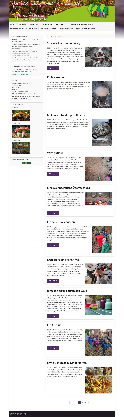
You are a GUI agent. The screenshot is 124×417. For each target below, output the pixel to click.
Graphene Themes (24, 414)
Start (12, 24)
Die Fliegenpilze (16, 123)
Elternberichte (60, 24)
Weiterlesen (53, 68)
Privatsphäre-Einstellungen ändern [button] (81, 24)
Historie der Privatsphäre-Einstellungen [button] (23, 28)
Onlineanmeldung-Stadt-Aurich (21, 74)
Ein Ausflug (54, 325)
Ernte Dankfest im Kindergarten (67, 362)
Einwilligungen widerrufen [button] (48, 28)
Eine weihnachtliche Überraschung (68, 187)
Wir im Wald (21, 24)
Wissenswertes (34, 24)
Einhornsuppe (55, 77)
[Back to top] (120, 413)
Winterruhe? (55, 152)
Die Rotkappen (16, 140)
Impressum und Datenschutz (85, 28)
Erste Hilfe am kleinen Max (63, 259)
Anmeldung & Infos (66, 28)
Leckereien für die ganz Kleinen (66, 115)
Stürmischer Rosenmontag (63, 43)
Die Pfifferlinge (16, 107)
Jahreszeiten (47, 24)
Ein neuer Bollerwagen (61, 222)
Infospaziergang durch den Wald (67, 290)
